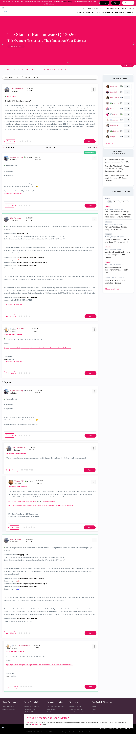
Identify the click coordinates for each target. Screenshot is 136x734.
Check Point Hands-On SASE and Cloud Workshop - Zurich (117, 241)
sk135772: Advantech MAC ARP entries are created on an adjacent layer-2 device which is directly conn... (41, 505)
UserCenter (89, 732)
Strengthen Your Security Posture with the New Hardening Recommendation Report (117, 168)
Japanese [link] (94, 712)
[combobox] (59, 77)
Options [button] (95, 69)
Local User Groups (103, 12)
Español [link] (94, 706)
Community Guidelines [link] (8, 709)
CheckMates (8, 70)
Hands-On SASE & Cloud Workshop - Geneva (115, 281)
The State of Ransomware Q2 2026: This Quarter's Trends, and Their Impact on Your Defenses (118, 214)
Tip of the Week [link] (51, 709)
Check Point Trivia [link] (29, 709)
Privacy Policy (67, 1)
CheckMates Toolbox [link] (75, 706)
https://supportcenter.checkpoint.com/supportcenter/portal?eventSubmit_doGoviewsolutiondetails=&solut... (37, 348)
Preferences (128, 3)
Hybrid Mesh (26, 70)
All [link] (110, 202)
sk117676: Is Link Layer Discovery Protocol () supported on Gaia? (31, 501)
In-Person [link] (124, 202)
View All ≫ (109, 143)
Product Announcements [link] (76, 712)
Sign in (28, 722)
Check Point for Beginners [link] (31, 706)
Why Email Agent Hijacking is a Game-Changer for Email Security (117, 254)
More (129, 12)
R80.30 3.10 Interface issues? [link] (56, 70)
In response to (13, 334)
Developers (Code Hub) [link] (76, 709)
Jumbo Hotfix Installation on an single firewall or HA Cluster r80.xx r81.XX (116, 177)
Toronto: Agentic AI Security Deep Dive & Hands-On (116, 228)
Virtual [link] (116, 202)
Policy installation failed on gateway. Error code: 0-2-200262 (117, 160)
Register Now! (16, 46)
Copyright (64, 732)
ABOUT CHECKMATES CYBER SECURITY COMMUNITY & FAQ (103, 8)
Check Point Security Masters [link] (55, 706)
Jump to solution (11, 96)
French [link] (94, 709)
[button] (104, 3)
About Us (81, 732)
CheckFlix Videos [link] (29, 712)
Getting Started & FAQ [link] (8, 706)
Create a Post (127, 65)
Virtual (108, 206)
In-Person (108, 221)
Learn (88, 12)
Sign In (131, 8)
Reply (89, 141)
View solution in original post (13, 193)
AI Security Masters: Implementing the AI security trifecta (116, 269)
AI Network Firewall (38, 70)
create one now (37, 725)
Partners (118, 12)
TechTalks (50, 712)
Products (78, 12)
